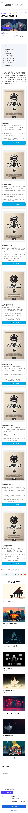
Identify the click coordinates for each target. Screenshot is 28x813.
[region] (14, 803)
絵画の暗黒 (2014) (10, 62)
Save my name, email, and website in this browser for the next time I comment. (14, 789)
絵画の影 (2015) (9, 51)
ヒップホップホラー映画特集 (10, 758)
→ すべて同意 (14, 806)
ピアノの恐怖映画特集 (8, 601)
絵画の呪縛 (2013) (10, 65)
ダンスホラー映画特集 (8, 735)
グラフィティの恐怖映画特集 (10, 623)
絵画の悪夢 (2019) (10, 53)
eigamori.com (17, 4)
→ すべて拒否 (14, 810)
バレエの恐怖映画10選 (8, 690)
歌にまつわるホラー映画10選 (10, 646)
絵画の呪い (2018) (10, 60)
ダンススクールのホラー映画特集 (11, 713)
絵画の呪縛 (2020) (10, 56)
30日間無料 (16, 143)
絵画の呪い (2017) (10, 49)
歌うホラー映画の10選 (8, 668)
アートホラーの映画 (6, 27)
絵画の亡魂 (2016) (10, 58)
